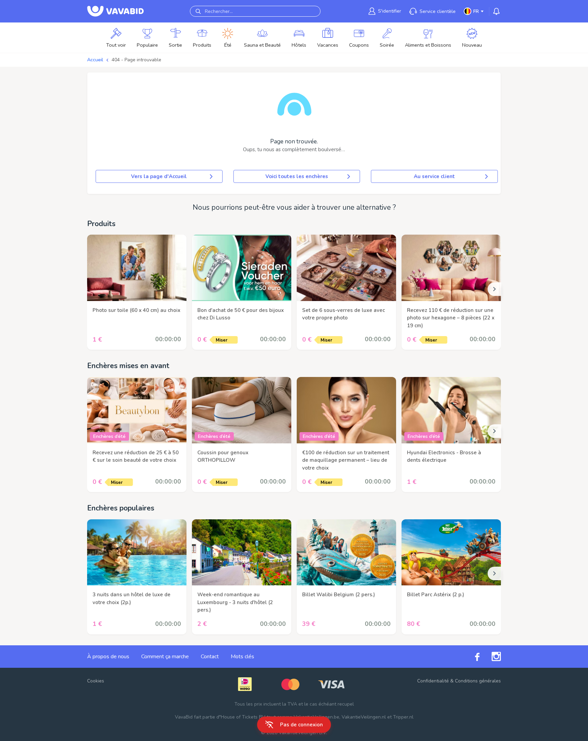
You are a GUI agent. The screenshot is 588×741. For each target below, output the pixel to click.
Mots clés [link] (242, 656)
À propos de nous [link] (108, 656)
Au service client (434, 176)
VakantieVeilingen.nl (364, 717)
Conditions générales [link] (478, 681)
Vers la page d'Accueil (159, 176)
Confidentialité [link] (433, 681)
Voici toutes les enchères (296, 176)
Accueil (95, 60)
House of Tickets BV (243, 717)
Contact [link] (210, 656)
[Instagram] (490, 656)
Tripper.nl (403, 717)
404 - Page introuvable (136, 60)
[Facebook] (471, 656)
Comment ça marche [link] (165, 656)
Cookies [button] (95, 681)
